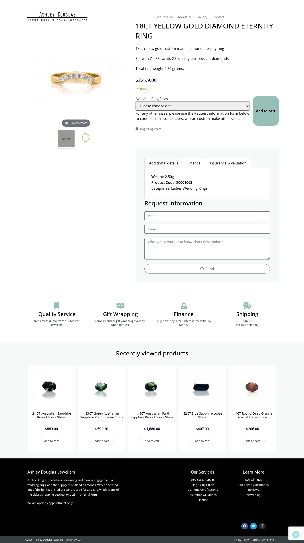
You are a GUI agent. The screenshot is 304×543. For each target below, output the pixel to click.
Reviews (253, 490)
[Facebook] (244, 526)
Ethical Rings (253, 480)
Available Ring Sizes (152, 99)
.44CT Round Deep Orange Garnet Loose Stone (252, 415)
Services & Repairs (203, 480)
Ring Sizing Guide (202, 485)
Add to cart (266, 110)
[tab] (163, 163)
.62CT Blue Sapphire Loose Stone (202, 415)
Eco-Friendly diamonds (253, 485)
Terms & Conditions (262, 539)
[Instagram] (262, 526)
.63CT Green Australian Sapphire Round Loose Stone (101, 415)
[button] (51, 441)
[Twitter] (253, 526)
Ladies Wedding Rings (189, 188)
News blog (253, 495)
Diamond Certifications (202, 490)
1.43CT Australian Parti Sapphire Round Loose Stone (152, 415)
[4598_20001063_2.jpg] (85, 139)
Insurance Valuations (203, 495)
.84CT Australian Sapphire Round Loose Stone (51, 415)
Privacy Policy (241, 539)
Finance (203, 500)
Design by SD (73, 539)
